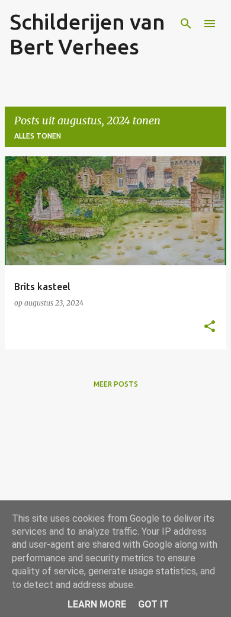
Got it (153, 604)
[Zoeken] (186, 23)
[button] (210, 327)
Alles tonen (37, 136)
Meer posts (116, 384)
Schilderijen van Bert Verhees (87, 34)
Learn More (97, 604)
